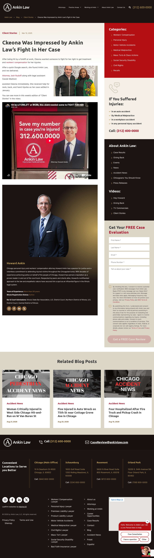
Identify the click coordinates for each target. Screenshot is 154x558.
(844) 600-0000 (46, 479)
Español (90, 544)
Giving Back (118, 157)
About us (91, 499)
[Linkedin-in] (19, 308)
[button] (130, 7)
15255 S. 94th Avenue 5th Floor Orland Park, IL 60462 (139, 472)
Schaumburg (72, 462)
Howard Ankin (16, 263)
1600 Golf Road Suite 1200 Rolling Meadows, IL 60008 (77, 472)
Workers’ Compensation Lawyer (61, 500)
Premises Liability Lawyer (62, 511)
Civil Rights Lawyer (59, 530)
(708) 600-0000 (139, 482)
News (116, 168)
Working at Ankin (90, 7)
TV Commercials (120, 208)
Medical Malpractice (122, 50)
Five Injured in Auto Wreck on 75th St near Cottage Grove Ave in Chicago (77, 412)
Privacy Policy (129, 300)
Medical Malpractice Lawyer (63, 525)
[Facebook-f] (14, 308)
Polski (89, 539)
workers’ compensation (16, 62)
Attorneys (61, 7)
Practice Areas (74, 7)
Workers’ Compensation (124, 35)
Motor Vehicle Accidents (124, 45)
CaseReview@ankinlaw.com (109, 442)
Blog (18, 17)
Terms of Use (136, 328)
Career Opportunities (93, 515)
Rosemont (102, 462)
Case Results (119, 152)
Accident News (120, 173)
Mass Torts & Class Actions (125, 55)
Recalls (116, 70)
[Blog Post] (26, 384)
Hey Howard (119, 198)
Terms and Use (26, 520)
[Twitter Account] (26, 500)
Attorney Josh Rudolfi (12, 75)
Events (116, 163)
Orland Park (134, 462)
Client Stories (28, 17)
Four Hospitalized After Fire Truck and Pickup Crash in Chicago (127, 412)
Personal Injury (120, 40)
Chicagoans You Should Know (126, 178)
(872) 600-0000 (108, 479)
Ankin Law (8, 17)
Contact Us (121, 7)
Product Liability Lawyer (62, 516)
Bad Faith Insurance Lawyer (63, 546)
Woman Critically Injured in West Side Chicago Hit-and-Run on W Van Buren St (24, 412)
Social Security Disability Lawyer (62, 540)
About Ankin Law (108, 7)
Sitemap (8, 523)
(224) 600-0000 (77, 482)
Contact (90, 525)
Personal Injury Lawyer (61, 506)
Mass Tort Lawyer (59, 535)
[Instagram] (9, 308)
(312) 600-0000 (142, 7)
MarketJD (23, 507)
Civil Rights (118, 65)
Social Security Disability (124, 60)
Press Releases (120, 183)
